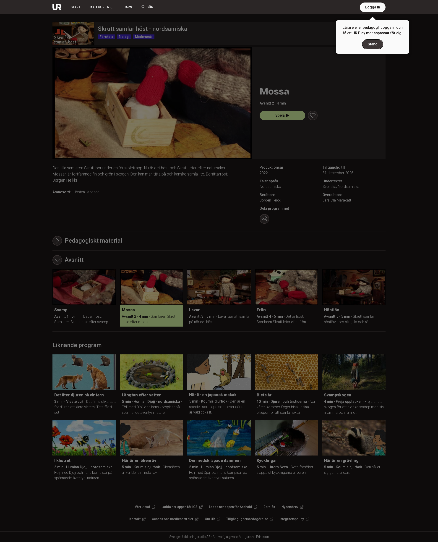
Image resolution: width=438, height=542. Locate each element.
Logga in (372, 7)
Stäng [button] (373, 44)
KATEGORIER (99, 7)
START (75, 7)
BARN (128, 7)
